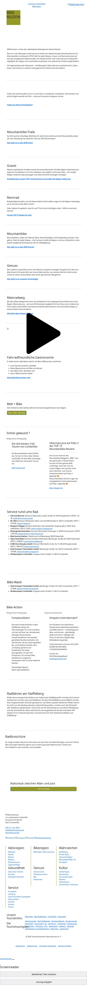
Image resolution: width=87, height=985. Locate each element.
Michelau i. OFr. (42, 926)
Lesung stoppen (44, 982)
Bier (35, 877)
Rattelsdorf (53, 926)
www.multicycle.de (31, 546)
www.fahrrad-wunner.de (23, 518)
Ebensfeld (62, 916)
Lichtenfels (52, 916)
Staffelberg (63, 852)
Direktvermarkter (41, 874)
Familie (11, 854)
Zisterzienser (64, 882)
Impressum (20, 946)
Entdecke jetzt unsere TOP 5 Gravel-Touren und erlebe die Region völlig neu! (39, 179)
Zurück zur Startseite (36, 4)
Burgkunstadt (71, 921)
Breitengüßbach (58, 921)
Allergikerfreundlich (16, 877)
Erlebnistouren (14, 862)
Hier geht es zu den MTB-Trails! (20, 143)
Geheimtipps (64, 872)
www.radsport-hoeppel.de (41, 528)
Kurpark (11, 874)
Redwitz (62, 926)
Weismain (29, 916)
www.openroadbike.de (33, 541)
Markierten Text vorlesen (44, 974)
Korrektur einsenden (47, 946)
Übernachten (13, 899)
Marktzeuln (30, 926)
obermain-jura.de (12, 833)
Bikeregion (36, 6)
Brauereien (38, 879)
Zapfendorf (64, 929)
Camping (11, 894)
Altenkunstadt (31, 921)
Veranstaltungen (65, 877)
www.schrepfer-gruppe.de (27, 551)
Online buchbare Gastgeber (19, 897)
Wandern (11, 852)
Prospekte (12, 891)
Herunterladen (43, 789)
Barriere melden (64, 946)
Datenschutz (32, 946)
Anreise (11, 904)
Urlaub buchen (6, 959)
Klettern (11, 859)
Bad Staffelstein (40, 916)
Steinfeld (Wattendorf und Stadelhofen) (49, 927)
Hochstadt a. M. (40, 924)
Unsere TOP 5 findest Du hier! (19, 215)
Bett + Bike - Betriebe (16, 413)
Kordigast (63, 862)
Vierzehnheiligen (65, 857)
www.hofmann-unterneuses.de (30, 533)
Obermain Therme (15, 872)
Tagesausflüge (14, 865)
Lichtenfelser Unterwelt (68, 884)
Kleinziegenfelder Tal (67, 859)
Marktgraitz (72, 924)
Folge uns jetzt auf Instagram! (20, 105)
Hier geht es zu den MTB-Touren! (20, 247)
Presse (10, 907)
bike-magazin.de (18, 468)
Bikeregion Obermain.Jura (44, 852)
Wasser (11, 857)
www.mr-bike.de (23, 523)
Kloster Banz (64, 854)
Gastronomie (39, 872)
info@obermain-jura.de (14, 830)
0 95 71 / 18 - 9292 (12, 827)
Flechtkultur (64, 874)
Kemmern (52, 924)
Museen (62, 879)
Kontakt (11, 902)
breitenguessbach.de (57, 659)
